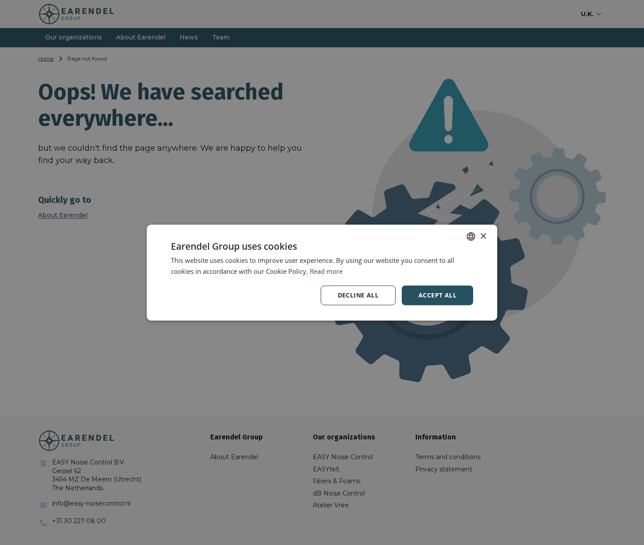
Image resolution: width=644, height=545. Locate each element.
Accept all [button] (437, 295)
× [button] (483, 236)
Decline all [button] (358, 295)
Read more (326, 271)
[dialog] (322, 272)
